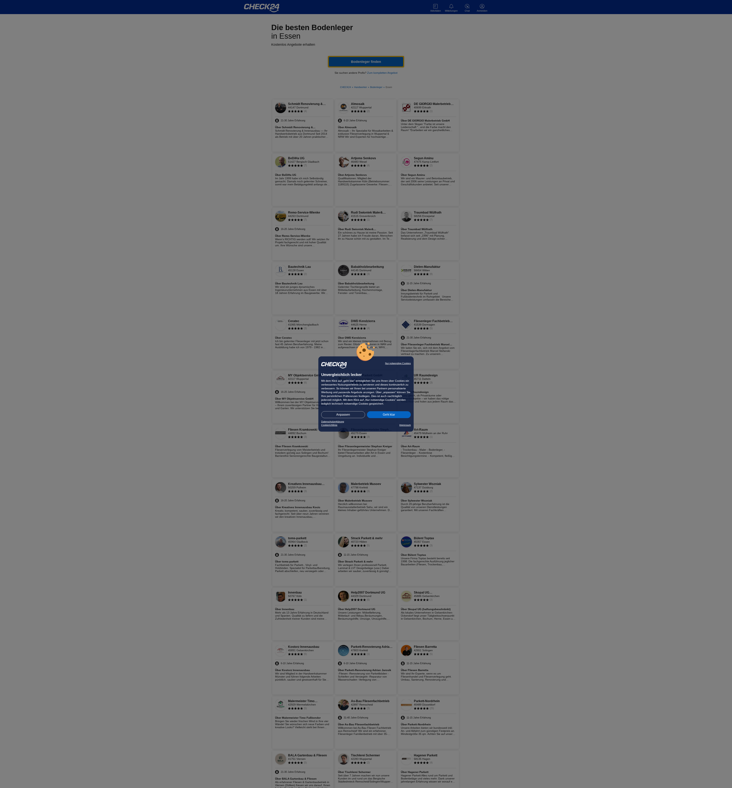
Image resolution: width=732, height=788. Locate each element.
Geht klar (389, 414)
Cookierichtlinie (329, 425)
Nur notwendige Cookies (398, 363)
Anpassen (343, 414)
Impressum (405, 425)
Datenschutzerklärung (332, 421)
